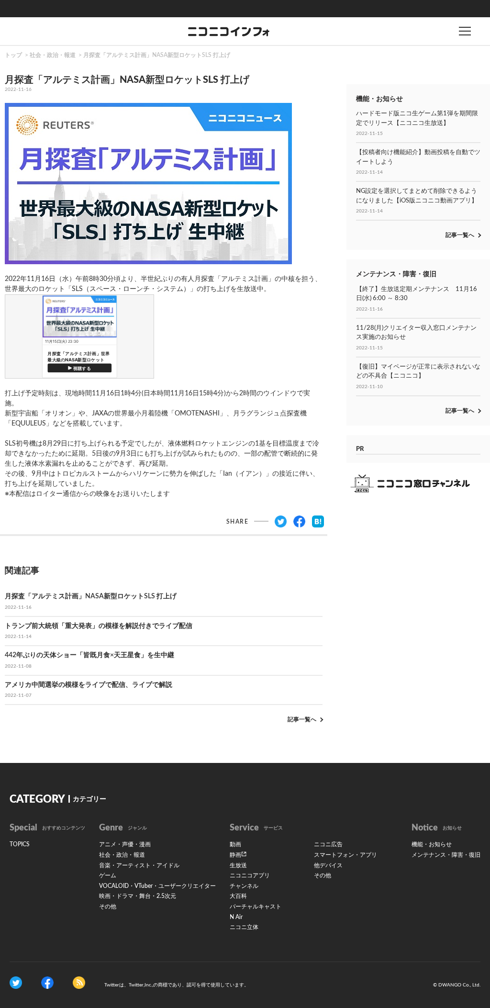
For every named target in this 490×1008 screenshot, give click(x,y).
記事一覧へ (302, 719)
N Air (236, 917)
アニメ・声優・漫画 (125, 844)
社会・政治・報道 (53, 55)
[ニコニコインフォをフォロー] (16, 982)
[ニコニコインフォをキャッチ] (79, 982)
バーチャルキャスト (255, 906)
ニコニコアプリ (250, 875)
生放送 (238, 865)
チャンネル (244, 886)
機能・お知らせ (432, 844)
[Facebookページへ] (47, 982)
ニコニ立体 (244, 927)
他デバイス (328, 865)
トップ (13, 55)
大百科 (238, 896)
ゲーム (107, 875)
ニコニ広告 (328, 844)
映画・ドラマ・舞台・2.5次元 (137, 896)
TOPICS (20, 844)
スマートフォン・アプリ (345, 855)
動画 (235, 844)
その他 (107, 906)
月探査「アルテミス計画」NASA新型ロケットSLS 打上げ (156, 55)
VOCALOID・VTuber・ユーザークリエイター (157, 886)
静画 (235, 855)
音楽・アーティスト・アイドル (139, 865)
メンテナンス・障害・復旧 (446, 855)
